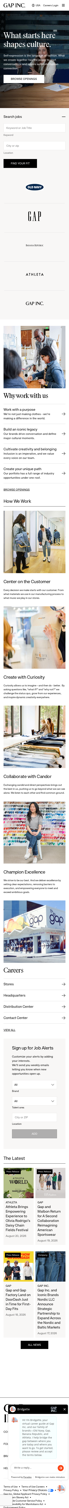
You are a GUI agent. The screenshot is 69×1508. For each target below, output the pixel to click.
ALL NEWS (34, 1344)
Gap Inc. (43, 1285)
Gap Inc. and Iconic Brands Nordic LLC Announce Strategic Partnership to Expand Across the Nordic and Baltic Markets (49, 1308)
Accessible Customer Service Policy (23, 1500)
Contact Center (16, 1018)
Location (8, 152)
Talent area (18, 1107)
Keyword (8, 135)
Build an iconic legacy (30, 433)
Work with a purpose (27, 414)
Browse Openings (24, 79)
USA (36, 5)
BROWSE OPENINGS (17, 489)
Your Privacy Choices (35, 1490)
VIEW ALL (9, 1030)
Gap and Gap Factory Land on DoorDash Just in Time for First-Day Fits (18, 1299)
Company (42, 1255)
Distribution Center (18, 1007)
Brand (15, 1091)
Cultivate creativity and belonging (30, 453)
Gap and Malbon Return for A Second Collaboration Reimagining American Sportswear (49, 1221)
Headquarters (14, 995)
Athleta (11, 1202)
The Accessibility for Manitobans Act (23, 1504)
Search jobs (13, 117)
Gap (40, 1202)
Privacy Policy (11, 1490)
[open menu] (63, 5)
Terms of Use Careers (33, 1486)
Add (34, 1133)
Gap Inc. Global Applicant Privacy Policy (25, 1493)
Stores (9, 984)
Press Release (12, 1171)
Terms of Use (11, 1486)
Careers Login (50, 5)
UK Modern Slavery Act (16, 1497)
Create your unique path (29, 473)
